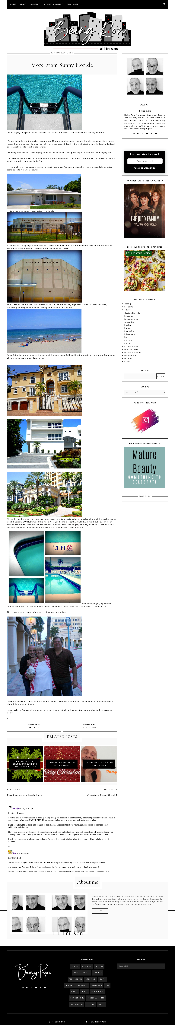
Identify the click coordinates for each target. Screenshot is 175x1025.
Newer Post (16, 790)
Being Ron (60, 1022)
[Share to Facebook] (35, 727)
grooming (129, 322)
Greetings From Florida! (102, 795)
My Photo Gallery (53, 4)
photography (89, 728)
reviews (128, 358)
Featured (129, 316)
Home (13, 4)
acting (127, 304)
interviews (129, 334)
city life (128, 310)
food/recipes (131, 319)
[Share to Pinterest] (38, 727)
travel (127, 361)
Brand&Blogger (99, 1022)
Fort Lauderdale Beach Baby (24, 795)
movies (128, 340)
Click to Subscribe (145, 168)
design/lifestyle (132, 313)
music (127, 343)
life (126, 337)
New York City (131, 349)
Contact (35, 4)
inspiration (129, 331)
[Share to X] (30, 727)
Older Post (108, 790)
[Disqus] (62, 838)
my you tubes (131, 346)
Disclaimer (72, 4)
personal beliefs (132, 352)
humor (127, 328)
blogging (129, 307)
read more (99, 911)
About (23, 4)
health (127, 325)
